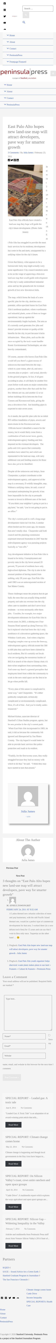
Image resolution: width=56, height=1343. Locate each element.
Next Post (20, 876)
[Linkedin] (17, 161)
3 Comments (13, 152)
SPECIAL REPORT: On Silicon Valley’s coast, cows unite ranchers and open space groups (27, 1180)
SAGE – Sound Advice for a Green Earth (20, 1272)
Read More (13, 1125)
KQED (6, 1267)
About (2, 1313)
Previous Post (12, 868)
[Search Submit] (26, 15)
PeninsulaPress (6, 1321)
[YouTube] (5, 23)
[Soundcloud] (5, 29)
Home (2, 1309)
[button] (24, 22)
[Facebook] (5, 3)
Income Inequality (34, 1297)
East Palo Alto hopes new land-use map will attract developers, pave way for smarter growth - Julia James (30, 949)
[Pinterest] (15, 161)
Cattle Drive (32, 1293)
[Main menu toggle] (53, 73)
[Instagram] (5, 10)
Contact (3, 1318)
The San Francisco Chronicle (15, 1279)
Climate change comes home (39, 1290)
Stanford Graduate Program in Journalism (20, 1275)
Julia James (28, 811)
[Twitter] (5, 16)
